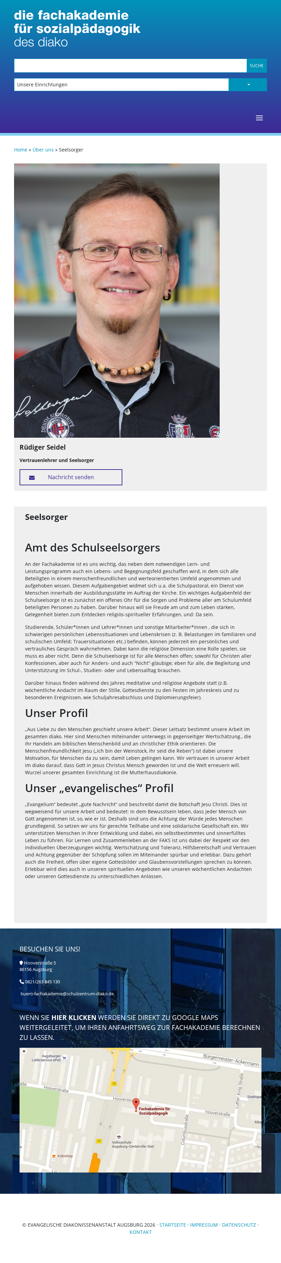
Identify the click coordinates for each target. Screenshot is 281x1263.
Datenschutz (239, 1225)
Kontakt (141, 1232)
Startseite (172, 1225)
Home (20, 149)
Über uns (43, 149)
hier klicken (74, 1017)
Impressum (204, 1225)
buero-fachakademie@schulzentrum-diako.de (67, 994)
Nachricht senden (71, 477)
